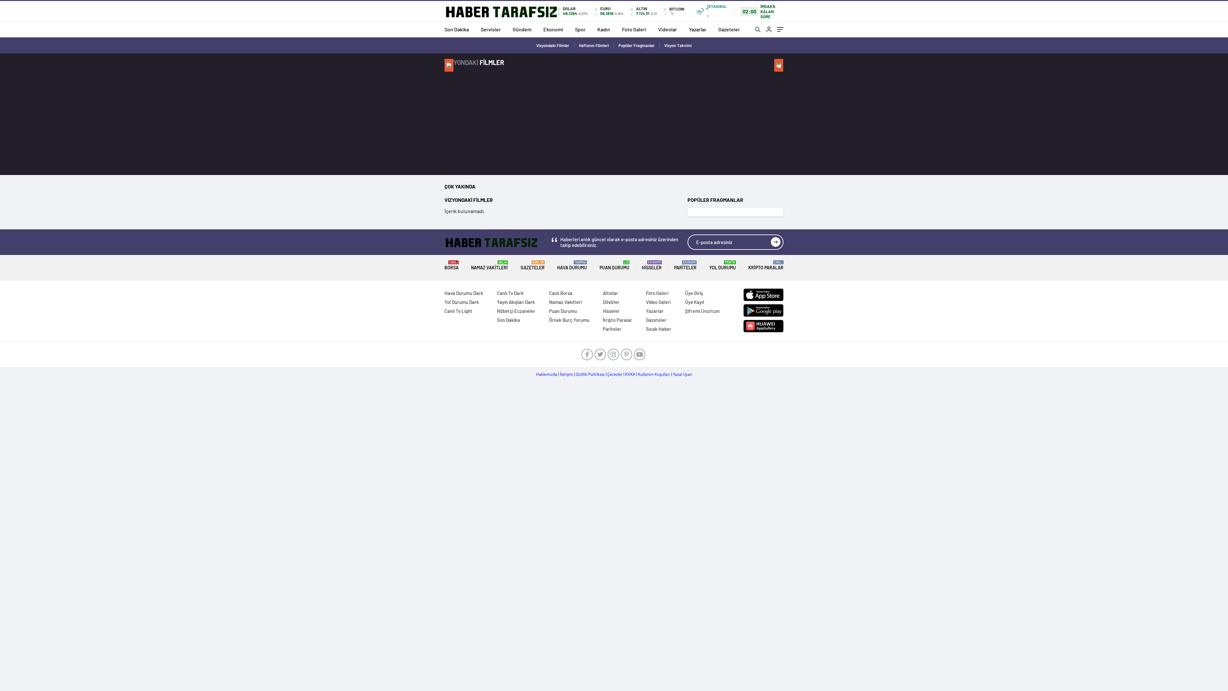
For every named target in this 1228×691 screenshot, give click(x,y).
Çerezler (615, 374)
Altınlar (610, 293)
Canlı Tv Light (458, 311)
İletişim (566, 374)
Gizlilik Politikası (590, 374)
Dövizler (611, 302)
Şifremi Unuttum (702, 311)
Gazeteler (729, 29)
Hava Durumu (572, 265)
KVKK (630, 374)
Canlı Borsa (560, 293)
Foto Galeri (634, 29)
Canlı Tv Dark (510, 293)
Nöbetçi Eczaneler (516, 311)
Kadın (603, 29)
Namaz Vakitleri (489, 265)
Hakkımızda (546, 374)
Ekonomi (553, 29)
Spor (580, 29)
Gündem (522, 29)
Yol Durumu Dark (462, 302)
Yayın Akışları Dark (516, 302)
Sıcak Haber (658, 329)
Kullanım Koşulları (654, 374)
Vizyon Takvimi (678, 45)
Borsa (452, 265)
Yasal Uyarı (682, 374)
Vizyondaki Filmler (552, 45)
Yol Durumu (722, 265)
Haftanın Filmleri (594, 45)
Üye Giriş (694, 293)
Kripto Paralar (765, 265)
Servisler (491, 29)
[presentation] (449, 65)
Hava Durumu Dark (464, 293)
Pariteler (685, 265)
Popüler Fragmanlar (636, 45)
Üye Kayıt (695, 302)
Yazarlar (697, 29)
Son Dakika (457, 29)
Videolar (667, 29)
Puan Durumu (614, 265)
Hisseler (652, 265)
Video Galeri (658, 302)
